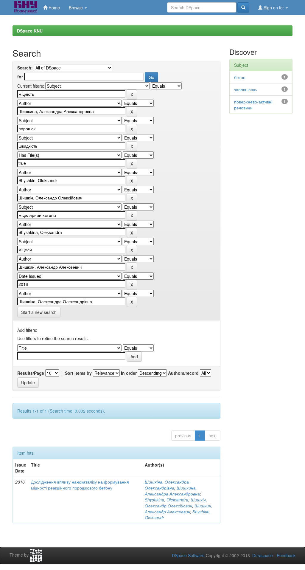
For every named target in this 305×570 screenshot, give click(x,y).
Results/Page (30, 373)
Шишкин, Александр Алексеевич (178, 509)
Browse (76, 7)
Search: (25, 68)
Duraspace (262, 555)
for (20, 77)
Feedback (286, 555)
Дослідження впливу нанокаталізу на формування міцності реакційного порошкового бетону (80, 485)
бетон (239, 77)
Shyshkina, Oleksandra (166, 500)
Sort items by (78, 373)
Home (53, 7)
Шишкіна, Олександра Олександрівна (167, 485)
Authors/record (183, 373)
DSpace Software (188, 555)
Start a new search (39, 312)
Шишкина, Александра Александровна (172, 491)
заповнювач (245, 89)
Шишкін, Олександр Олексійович (176, 503)
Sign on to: (273, 7)
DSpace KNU (30, 31)
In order (129, 373)
